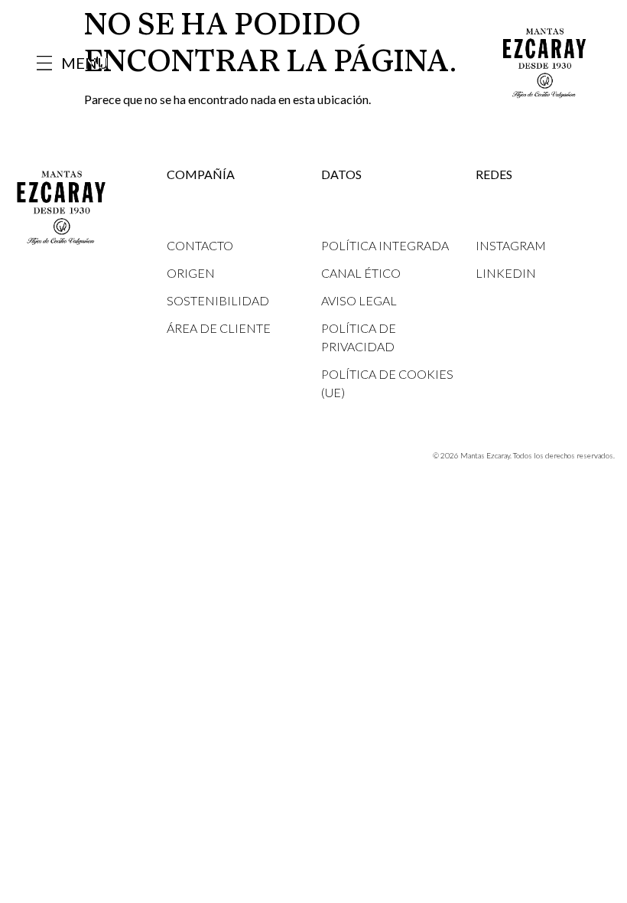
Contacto (200, 245)
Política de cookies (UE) (387, 383)
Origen (191, 273)
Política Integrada (385, 245)
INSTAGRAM (511, 245)
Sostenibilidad (218, 300)
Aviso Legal (359, 300)
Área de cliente (219, 328)
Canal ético (361, 273)
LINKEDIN (506, 273)
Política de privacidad (358, 337)
